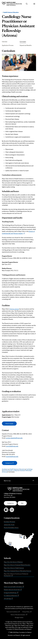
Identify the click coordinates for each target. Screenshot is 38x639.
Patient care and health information (14, 587)
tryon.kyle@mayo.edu (12, 446)
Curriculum (23, 41)
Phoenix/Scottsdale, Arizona (11, 527)
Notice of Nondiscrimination (19, 615)
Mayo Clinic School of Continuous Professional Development (16, 575)
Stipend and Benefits (26, 45)
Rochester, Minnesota (9, 521)
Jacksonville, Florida (9, 524)
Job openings (8, 599)
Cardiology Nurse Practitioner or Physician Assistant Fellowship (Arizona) (17, 470)
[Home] (12, 4)
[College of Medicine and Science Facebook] (6, 510)
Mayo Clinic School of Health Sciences (14, 568)
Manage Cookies (19, 617)
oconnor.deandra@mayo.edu (14, 438)
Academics (5, 469)
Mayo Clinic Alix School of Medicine (13, 562)
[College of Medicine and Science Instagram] (12, 510)
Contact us (10, 463)
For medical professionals (11, 596)
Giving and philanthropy (11, 593)
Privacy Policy (26, 612)
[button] (26, 4)
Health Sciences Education (11, 12)
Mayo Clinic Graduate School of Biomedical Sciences (17, 571)
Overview (4, 41)
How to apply (9, 423)
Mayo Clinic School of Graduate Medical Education (17, 565)
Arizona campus (14, 309)
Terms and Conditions (13, 612)
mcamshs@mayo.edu (12, 456)
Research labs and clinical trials (13, 590)
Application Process (7, 45)
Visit (22, 503)
